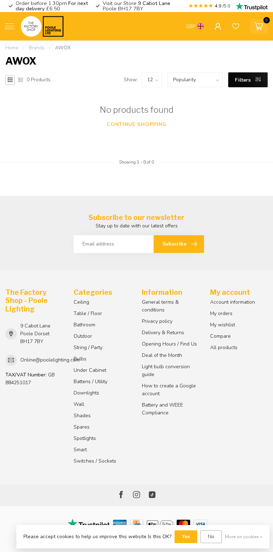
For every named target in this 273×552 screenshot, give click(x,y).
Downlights (86, 393)
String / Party (88, 347)
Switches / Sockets (95, 461)
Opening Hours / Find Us (169, 344)
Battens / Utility (90, 381)
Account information (232, 302)
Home (11, 48)
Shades (82, 415)
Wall (79, 404)
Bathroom (84, 324)
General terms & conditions (160, 306)
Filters (243, 80)
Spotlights (85, 438)
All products (223, 347)
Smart (80, 449)
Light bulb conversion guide (166, 370)
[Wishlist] (235, 26)
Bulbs (80, 358)
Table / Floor (88, 313)
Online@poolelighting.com (50, 360)
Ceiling (81, 302)
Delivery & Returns (163, 332)
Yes (186, 536)
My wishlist (222, 324)
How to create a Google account (169, 389)
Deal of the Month (162, 355)
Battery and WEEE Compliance (162, 409)
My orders (221, 313)
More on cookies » (243, 537)
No (211, 536)
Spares (82, 427)
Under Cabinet (90, 370)
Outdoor (83, 336)
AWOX (63, 48)
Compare (220, 336)
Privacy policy (157, 321)
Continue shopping (137, 124)
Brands (36, 48)
